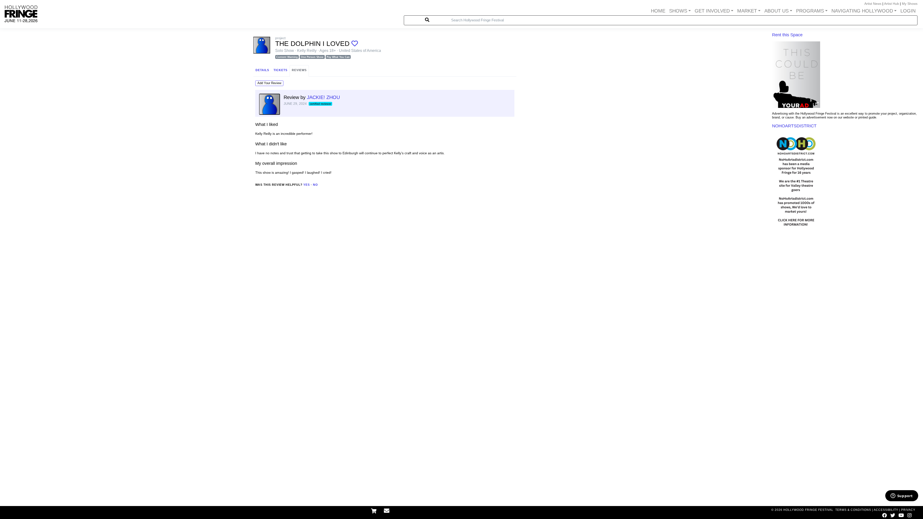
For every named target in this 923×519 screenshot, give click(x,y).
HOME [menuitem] (658, 10)
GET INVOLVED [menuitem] (712, 10)
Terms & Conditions (853, 510)
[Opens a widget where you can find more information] (901, 496)
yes (306, 184)
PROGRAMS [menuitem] (810, 10)
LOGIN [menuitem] (908, 10)
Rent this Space (787, 34)
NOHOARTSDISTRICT (794, 126)
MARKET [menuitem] (747, 10)
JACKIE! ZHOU (323, 97)
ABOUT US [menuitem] (776, 10)
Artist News (872, 4)
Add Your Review (269, 83)
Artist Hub (891, 4)
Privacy (908, 510)
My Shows (909, 4)
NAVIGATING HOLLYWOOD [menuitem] (862, 10)
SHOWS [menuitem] (678, 10)
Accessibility (886, 510)
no (315, 184)
